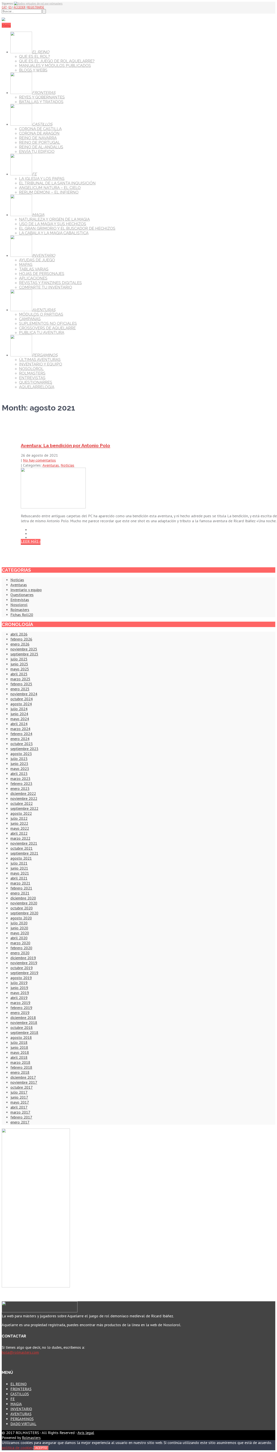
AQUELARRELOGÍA (36, 387)
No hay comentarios (39, 460)
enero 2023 (19, 788)
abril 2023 (18, 773)
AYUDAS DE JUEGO (37, 260)
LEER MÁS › (30, 541)
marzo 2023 (20, 778)
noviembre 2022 (23, 798)
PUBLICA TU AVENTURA (41, 332)
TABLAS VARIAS (33, 269)
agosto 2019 (21, 977)
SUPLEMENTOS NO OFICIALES (48, 323)
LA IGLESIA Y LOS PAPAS (41, 178)
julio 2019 (18, 982)
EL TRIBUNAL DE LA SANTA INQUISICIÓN (57, 183)
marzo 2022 (20, 838)
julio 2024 (18, 708)
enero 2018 (19, 1072)
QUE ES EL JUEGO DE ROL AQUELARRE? (57, 61)
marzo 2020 (20, 942)
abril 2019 (18, 997)
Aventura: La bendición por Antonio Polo (65, 445)
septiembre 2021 (24, 853)
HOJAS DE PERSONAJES (41, 273)
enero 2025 (19, 688)
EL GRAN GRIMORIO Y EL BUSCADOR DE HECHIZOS (67, 228)
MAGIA (16, 1403)
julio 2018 (18, 1042)
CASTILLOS (19, 1393)
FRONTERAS (20, 1388)
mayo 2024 (19, 718)
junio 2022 (19, 823)
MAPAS (25, 264)
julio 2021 (18, 863)
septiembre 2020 (24, 912)
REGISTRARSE (35, 7)
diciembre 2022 (23, 793)
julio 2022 (18, 818)
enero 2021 (19, 893)
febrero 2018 (21, 1067)
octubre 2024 (21, 698)
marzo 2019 (20, 1002)
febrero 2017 (21, 1117)
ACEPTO (41, 1448)
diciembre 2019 (23, 957)
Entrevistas (19, 599)
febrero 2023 (21, 783)
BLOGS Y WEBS (33, 70)
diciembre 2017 (23, 1077)
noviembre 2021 (23, 843)
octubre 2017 (21, 1087)
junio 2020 (19, 927)
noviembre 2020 (23, 903)
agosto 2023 (21, 753)
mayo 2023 (19, 768)
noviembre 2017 (23, 1082)
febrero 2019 (21, 1007)
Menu (6, 25)
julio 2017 (18, 1092)
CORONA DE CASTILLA (40, 128)
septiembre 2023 (24, 748)
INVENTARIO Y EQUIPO (40, 364)
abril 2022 (18, 833)
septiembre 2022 (24, 808)
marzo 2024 (20, 728)
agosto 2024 (21, 703)
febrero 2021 (21, 888)
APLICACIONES (33, 278)
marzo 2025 (20, 678)
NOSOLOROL (31, 368)
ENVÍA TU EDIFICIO (37, 151)
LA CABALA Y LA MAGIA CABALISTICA (54, 233)
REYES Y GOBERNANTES (42, 97)
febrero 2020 (21, 947)
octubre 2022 (21, 803)
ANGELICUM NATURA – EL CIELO (50, 187)
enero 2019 (19, 1012)
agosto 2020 (21, 917)
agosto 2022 (21, 813)
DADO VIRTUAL (23, 1423)
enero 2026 (19, 644)
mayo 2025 (19, 668)
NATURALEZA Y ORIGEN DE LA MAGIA (54, 219)
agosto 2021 (21, 858)
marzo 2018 (20, 1062)
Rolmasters (19, 609)
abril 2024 (18, 723)
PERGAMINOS (22, 1418)
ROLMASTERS (32, 373)
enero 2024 (19, 738)
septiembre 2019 (24, 972)
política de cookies (17, 1447)
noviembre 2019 (23, 962)
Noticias (67, 465)
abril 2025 (18, 673)
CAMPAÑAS (30, 319)
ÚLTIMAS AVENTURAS (40, 359)
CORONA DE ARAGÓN (39, 133)
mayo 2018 (19, 1052)
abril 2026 (18, 634)
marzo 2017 (20, 1112)
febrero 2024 (21, 733)
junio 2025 (19, 663)
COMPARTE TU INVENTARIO (45, 287)
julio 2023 (18, 758)
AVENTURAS (20, 1413)
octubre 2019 (21, 967)
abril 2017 (18, 1107)
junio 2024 (19, 713)
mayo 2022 (19, 828)
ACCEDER (19, 7)
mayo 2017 (19, 1102)
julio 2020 (18, 922)
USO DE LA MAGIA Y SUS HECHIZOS (52, 224)
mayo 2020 (19, 932)
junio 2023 (19, 763)
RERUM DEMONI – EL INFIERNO (49, 192)
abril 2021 (18, 878)
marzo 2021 (20, 883)
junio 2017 (19, 1097)
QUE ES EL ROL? (34, 56)
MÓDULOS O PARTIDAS (41, 314)
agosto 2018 (21, 1037)
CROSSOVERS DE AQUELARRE (47, 328)
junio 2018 (19, 1047)
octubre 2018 (21, 1027)
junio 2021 (19, 868)
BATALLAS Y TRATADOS (41, 101)
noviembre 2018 (23, 1022)
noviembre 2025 (23, 649)
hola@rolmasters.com (20, 1352)
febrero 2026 (21, 639)
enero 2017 (19, 1122)
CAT (4, 7)
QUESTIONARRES (35, 382)
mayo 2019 (19, 992)
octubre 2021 (21, 848)
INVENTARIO (21, 1408)
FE (12, 1398)
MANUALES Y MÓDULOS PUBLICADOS (55, 65)
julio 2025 (18, 658)
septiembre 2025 (24, 654)
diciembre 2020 (23, 898)
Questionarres (22, 594)
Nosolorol (18, 604)
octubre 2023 (21, 743)
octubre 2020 (21, 907)
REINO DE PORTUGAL (39, 142)
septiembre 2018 (24, 1032)
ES (10, 7)
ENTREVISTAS (32, 377)
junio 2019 (19, 987)
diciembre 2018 (23, 1017)
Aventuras (50, 465)
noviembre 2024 (23, 693)
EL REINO (18, 1383)
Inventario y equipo (26, 589)
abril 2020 (18, 937)
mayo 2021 (19, 873)
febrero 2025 (21, 683)
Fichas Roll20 (21, 614)
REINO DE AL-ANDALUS (41, 147)
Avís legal (85, 1432)
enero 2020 (19, 952)
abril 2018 (18, 1057)
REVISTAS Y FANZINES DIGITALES (50, 282)
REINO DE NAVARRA (38, 138)
